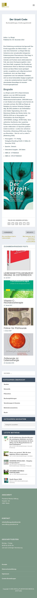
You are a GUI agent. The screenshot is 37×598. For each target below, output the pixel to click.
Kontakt (4, 564)
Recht (6, 412)
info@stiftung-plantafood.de (11, 522)
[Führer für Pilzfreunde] (18, 317)
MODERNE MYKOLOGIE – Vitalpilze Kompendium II (20, 461)
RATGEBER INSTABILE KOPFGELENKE (16, 471)
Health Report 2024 (15, 479)
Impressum (5, 574)
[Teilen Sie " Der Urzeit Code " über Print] (28, 223)
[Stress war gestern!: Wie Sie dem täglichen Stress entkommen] (6, 453)
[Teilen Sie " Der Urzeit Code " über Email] (24, 223)
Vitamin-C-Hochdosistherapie (13, 301)
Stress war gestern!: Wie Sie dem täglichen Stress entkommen (20, 453)
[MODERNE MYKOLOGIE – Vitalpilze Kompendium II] (6, 462)
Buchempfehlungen (12, 23)
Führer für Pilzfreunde (15, 328)
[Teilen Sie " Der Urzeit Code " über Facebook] (9, 223)
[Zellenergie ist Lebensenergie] (18, 344)
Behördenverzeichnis (11, 408)
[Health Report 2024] (6, 480)
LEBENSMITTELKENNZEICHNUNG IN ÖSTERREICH (18, 274)
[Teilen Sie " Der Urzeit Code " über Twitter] (13, 223)
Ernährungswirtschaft (24, 23)
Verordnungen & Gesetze (12, 403)
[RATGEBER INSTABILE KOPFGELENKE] (6, 472)
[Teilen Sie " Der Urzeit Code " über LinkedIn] (20, 223)
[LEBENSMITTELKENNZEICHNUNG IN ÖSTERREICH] (18, 260)
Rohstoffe (7, 389)
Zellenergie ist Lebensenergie (11, 359)
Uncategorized (21, 464)
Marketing (12, 482)
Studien (6, 384)
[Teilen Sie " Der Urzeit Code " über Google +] (16, 223)
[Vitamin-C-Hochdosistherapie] (18, 289)
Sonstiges (30, 456)
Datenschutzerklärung (9, 569)
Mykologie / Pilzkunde (25, 466)
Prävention (7, 393)
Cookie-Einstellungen (9, 578)
